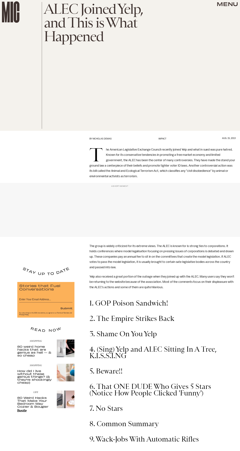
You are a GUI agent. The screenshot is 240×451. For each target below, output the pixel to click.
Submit (66, 308)
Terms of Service (63, 313)
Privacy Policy (24, 314)
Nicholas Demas (102, 138)
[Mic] (10, 12)
